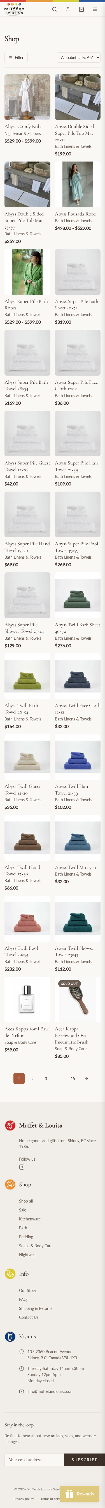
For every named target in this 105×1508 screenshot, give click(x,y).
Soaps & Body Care (35, 1245)
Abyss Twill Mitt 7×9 (75, 867)
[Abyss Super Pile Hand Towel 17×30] (27, 514)
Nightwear (28, 1254)
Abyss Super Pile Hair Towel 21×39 (77, 466)
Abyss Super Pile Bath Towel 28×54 (26, 385)
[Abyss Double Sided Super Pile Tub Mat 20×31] (78, 97)
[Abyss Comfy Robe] (27, 97)
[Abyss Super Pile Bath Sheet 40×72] (78, 272)
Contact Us (28, 1317)
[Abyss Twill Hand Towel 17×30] (27, 838)
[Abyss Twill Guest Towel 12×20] (27, 757)
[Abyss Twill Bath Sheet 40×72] (78, 595)
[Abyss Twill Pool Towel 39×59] (27, 919)
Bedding (26, 1236)
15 (73, 1078)
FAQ (23, 1299)
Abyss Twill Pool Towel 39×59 (21, 951)
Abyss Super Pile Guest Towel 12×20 (27, 466)
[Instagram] (60, 1167)
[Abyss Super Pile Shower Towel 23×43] (27, 595)
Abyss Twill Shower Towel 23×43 (74, 951)
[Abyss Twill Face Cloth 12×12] (78, 676)
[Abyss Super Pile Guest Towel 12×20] (27, 434)
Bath (23, 1227)
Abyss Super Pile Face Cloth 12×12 (76, 385)
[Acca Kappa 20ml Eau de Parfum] (27, 1000)
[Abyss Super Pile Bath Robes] (27, 272)
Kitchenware (30, 1219)
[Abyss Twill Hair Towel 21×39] (78, 757)
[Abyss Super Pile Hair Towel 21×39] (78, 434)
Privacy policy (23, 1499)
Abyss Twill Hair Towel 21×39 (72, 789)
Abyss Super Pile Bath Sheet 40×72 (76, 304)
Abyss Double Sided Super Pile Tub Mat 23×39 (24, 220)
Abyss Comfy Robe (23, 126)
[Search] (54, 9)
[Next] (86, 1078)
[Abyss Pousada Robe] (78, 184)
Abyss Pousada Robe (75, 214)
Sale (22, 1210)
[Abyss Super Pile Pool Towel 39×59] (78, 514)
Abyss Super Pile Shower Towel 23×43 (24, 628)
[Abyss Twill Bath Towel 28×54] (27, 676)
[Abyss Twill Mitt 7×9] (78, 838)
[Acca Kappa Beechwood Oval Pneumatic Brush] (78, 1000)
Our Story (27, 1290)
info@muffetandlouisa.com (50, 1391)
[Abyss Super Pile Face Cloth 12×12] (78, 353)
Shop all (26, 1201)
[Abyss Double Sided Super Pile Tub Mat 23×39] (27, 184)
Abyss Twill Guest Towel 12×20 (22, 789)
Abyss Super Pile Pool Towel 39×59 (76, 546)
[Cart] (81, 9)
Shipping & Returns (35, 1308)
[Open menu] (95, 9)
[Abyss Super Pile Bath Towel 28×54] (27, 353)
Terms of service (52, 1499)
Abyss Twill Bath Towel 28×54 (21, 708)
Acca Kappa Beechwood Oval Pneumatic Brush (71, 1035)
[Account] (68, 9)
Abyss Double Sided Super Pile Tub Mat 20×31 (74, 133)
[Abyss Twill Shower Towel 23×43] (78, 919)
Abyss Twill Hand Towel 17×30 (22, 870)
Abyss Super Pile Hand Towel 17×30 (27, 546)
